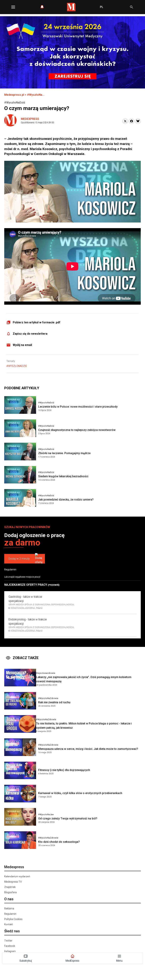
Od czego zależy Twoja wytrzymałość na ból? (67, 818)
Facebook (9, 945)
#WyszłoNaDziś (16, 366)
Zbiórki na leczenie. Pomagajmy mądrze (64, 453)
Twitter (8, 940)
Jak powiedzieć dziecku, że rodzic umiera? (66, 499)
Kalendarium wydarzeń (17, 876)
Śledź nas (12, 931)
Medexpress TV (13, 881)
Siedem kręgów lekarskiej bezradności (63, 476)
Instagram (10, 951)
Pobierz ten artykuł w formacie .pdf (36, 322)
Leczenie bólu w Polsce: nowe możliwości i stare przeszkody (78, 406)
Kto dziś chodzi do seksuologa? (59, 841)
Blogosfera (10, 892)
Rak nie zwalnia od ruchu (54, 702)
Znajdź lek (10, 887)
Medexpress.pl (14, 94)
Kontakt (8, 924)
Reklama (9, 908)
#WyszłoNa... (35, 94)
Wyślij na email (22, 345)
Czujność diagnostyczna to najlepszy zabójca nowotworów (76, 430)
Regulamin (10, 569)
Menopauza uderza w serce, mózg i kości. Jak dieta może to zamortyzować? (88, 749)
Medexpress (30, 119)
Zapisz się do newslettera (30, 333)
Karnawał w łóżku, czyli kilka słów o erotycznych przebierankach (80, 793)
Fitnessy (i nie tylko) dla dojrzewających (64, 770)
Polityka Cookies (13, 919)
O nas (8, 899)
